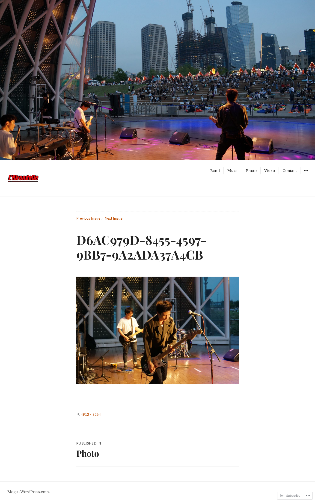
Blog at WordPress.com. (28, 492)
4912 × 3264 (91, 414)
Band (215, 170)
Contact (289, 170)
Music (232, 170)
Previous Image (88, 218)
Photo (251, 170)
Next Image (113, 218)
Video (269, 170)
